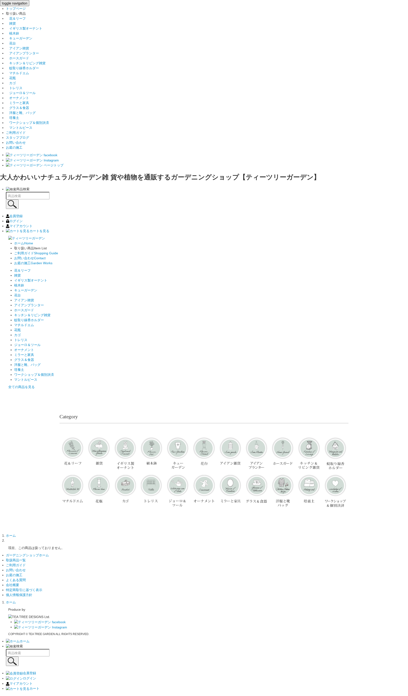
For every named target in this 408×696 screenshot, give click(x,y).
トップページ (16, 8)
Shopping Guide (36, 253)
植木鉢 (12, 33)
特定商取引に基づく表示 (24, 590)
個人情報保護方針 (19, 595)
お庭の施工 (14, 147)
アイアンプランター (22, 53)
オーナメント (17, 98)
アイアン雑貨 (17, 48)
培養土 (12, 118)
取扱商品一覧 (16, 560)
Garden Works (33, 263)
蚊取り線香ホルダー (22, 68)
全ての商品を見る (21, 387)
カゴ (11, 83)
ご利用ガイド (16, 132)
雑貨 (11, 23)
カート (34, 688)
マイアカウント (21, 226)
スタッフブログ (17, 137)
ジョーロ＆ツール (21, 93)
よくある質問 (16, 580)
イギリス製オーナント (24, 28)
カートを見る (39, 231)
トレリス (14, 88)
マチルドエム (17, 73)
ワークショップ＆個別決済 (27, 123)
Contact (30, 258)
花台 (11, 43)
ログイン (16, 221)
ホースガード (17, 58)
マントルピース (19, 128)
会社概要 (12, 585)
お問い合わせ (16, 142)
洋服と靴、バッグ (21, 113)
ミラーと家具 (17, 103)
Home (23, 243)
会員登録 (16, 216)
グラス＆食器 (17, 108)
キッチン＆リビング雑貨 (26, 63)
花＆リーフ (16, 18)
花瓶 (11, 78)
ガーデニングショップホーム (27, 555)
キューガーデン (19, 38)
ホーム (11, 535)
